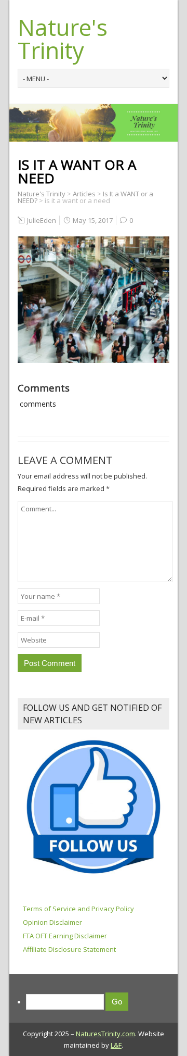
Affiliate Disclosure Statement (69, 949)
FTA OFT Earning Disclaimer (65, 935)
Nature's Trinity (63, 38)
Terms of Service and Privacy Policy (78, 908)
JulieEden (41, 220)
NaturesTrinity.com (105, 1033)
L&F (116, 1045)
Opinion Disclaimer (52, 922)
